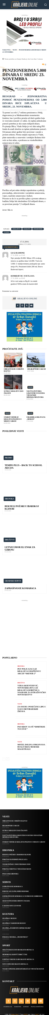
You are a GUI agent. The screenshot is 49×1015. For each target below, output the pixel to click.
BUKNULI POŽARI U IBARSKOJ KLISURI (16, 854)
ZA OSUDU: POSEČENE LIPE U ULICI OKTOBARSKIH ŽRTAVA (31, 709)
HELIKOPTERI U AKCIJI (36, 369)
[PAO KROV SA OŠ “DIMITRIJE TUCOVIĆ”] (9, 726)
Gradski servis (13, 581)
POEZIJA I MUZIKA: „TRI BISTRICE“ (15, 937)
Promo (8, 458)
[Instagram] (22, 306)
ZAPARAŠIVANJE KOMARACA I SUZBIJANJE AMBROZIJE (22, 896)
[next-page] (7, 758)
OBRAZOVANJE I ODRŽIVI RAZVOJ (14, 821)
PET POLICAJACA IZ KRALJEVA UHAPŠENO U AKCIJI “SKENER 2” (29, 671)
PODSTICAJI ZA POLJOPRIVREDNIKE (15, 891)
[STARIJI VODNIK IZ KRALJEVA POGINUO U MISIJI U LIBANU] (13, 408)
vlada (6, 232)
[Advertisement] (25, 220)
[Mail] (27, 1001)
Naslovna (6, 50)
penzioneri (38, 229)
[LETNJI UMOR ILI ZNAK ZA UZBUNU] (24, 530)
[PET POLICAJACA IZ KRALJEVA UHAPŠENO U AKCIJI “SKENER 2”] (9, 670)
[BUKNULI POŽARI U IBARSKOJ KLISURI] (24, 489)
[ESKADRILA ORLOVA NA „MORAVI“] (36, 408)
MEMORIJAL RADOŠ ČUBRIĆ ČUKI (14, 954)
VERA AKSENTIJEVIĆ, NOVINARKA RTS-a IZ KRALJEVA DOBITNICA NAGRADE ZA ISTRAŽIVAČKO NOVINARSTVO (31, 690)
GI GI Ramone (18, 253)
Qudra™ (37, 1014)
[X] (27, 306)
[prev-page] (3, 758)
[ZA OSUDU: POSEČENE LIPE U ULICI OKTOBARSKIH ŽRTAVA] (9, 707)
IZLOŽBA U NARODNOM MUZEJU (14, 923)
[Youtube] (31, 306)
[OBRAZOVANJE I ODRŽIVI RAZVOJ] (13, 360)
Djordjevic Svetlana (22, 276)
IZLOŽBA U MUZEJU (9, 918)
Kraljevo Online (27, 298)
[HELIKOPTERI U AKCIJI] (36, 360)
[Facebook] (18, 306)
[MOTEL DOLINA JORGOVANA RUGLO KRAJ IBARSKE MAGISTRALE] (9, 745)
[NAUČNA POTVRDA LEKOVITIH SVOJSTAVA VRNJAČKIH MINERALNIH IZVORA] (36, 382)
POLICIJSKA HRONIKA (10, 874)
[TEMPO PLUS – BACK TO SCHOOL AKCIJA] (24, 448)
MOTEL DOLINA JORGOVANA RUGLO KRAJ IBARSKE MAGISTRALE (31, 747)
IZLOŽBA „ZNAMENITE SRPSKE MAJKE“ (16, 928)
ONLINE (26, 1014)
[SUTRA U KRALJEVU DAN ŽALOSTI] (13, 382)
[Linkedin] (21, 1001)
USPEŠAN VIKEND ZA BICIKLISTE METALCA (18, 959)
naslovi (27, 229)
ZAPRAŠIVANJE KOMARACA (20, 588)
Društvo (9, 540)
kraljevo (16, 229)
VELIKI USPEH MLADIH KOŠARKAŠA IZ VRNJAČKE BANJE (23, 969)
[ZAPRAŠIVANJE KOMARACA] (24, 571)
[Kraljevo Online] (24, 4)
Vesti (14, 50)
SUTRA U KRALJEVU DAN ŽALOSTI (14, 830)
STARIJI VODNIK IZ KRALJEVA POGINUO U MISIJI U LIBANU (13, 419)
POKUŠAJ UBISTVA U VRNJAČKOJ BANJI (16, 869)
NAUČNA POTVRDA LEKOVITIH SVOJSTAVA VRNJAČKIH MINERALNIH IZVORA (36, 394)
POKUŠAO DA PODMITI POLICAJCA (14, 859)
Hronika (9, 499)
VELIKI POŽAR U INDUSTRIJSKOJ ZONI (16, 864)
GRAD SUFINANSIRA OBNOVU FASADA (16, 901)
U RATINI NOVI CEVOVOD (11, 906)
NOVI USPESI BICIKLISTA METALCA (15, 964)
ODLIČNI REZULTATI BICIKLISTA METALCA (18, 950)
